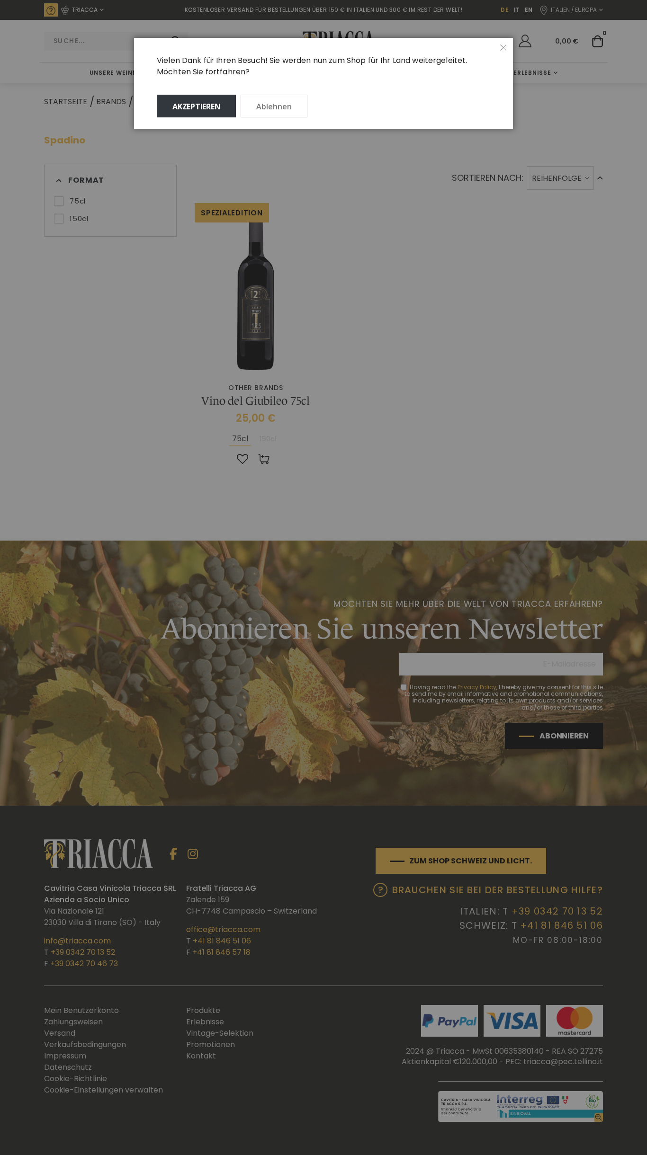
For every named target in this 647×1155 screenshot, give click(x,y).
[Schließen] (503, 48)
